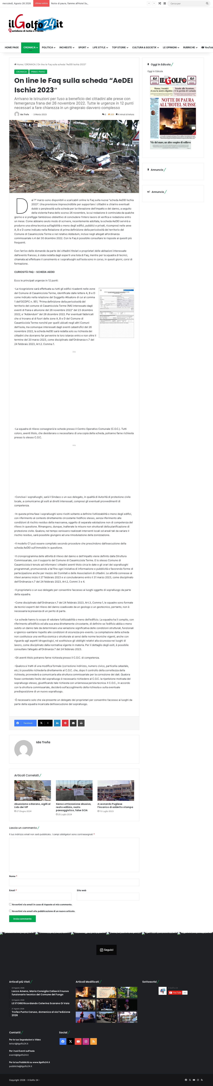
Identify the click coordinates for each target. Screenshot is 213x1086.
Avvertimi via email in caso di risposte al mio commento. (42, 904)
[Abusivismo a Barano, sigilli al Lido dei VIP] (32, 790)
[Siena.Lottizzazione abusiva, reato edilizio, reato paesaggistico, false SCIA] (74, 790)
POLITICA (47, 47)
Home (19, 64)
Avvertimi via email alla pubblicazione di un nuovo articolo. (43, 911)
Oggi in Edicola (155, 71)
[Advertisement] (74, 390)
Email (13, 890)
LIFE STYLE (99, 47)
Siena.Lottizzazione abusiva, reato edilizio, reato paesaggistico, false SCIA (73, 807)
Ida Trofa (24, 114)
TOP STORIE (119, 47)
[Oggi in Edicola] (173, 151)
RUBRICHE (189, 47)
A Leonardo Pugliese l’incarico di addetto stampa (115, 805)
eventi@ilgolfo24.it (19, 1055)
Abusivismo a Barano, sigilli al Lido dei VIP (32, 805)
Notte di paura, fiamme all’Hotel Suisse (71, 3)
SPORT (82, 47)
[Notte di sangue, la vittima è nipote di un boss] (127, 1017)
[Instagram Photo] (17, 950)
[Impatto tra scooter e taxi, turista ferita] (106, 1017)
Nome (13, 876)
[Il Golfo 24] (35, 25)
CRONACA (29, 47)
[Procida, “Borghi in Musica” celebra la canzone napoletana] (106, 992)
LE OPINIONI (170, 47)
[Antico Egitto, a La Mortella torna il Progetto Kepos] (127, 992)
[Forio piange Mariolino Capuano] (85, 1017)
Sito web (81, 890)
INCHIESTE (65, 47)
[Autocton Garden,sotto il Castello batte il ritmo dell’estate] (127, 1004)
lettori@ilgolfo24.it (18, 1043)
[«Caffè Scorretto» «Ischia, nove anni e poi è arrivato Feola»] (106, 1004)
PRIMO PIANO (38, 71)
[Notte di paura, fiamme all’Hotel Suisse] (85, 992)
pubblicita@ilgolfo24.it (20, 1066)
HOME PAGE (12, 47)
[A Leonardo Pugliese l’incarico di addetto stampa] (116, 790)
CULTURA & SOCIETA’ (144, 47)
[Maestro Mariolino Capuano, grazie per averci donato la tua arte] (85, 1004)
